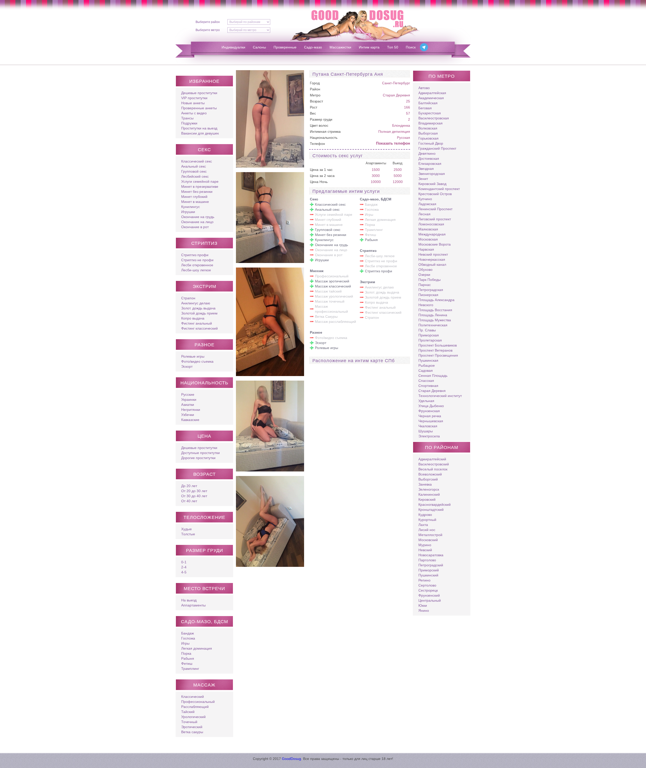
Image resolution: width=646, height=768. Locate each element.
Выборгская (428, 133)
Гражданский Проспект (437, 148)
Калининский (429, 494)
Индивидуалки (233, 47)
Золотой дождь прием (199, 313)
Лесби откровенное (197, 265)
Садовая (425, 370)
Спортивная (428, 386)
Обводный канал (432, 264)
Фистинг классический (199, 328)
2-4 (183, 567)
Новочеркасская (431, 259)
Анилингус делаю (195, 303)
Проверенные (285, 47)
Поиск (411, 47)
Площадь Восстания (435, 310)
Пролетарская (430, 340)
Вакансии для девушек (200, 133)
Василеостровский (433, 464)
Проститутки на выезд (199, 128)
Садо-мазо (313, 47)
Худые (186, 529)
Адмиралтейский (432, 459)
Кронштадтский (431, 510)
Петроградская (430, 290)
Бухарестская (429, 113)
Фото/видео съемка (197, 361)
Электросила (429, 436)
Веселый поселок (432, 469)
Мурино (424, 545)
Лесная (424, 214)
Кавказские (190, 420)
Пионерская (428, 295)
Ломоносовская (431, 224)
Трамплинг (190, 669)
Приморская (428, 335)
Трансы (187, 118)
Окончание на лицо (197, 222)
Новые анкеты (193, 103)
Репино (424, 580)
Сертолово (427, 585)
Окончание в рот (195, 227)
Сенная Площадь (432, 376)
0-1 (183, 562)
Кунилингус (190, 207)
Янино (423, 610)
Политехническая (432, 325)
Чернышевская (430, 421)
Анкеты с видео (194, 113)
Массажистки (340, 47)
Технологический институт (440, 396)
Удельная (426, 401)
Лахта (423, 525)
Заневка (425, 484)
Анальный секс (193, 166)
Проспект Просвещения (438, 355)
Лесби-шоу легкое (196, 270)
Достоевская (428, 158)
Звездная (426, 169)
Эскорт (187, 366)
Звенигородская (431, 174)
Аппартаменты (193, 605)
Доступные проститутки (200, 453)
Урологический (193, 717)
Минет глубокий (194, 197)
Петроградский (430, 565)
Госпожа (188, 638)
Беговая (425, 108)
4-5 (183, 572)
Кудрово (425, 515)
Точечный (189, 722)
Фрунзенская (429, 411)
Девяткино (427, 153)
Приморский (428, 570)
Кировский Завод (432, 184)
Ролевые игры (192, 356)
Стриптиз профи (194, 255)
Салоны (259, 47)
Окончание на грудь (197, 217)
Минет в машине (195, 202)
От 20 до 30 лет (194, 491)
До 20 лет (189, 486)
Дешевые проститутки (199, 93)
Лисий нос (426, 530)
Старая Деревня (396, 95)
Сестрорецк (428, 590)
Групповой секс (194, 171)
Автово (424, 88)
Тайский (188, 712)
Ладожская (427, 204)
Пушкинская (428, 360)
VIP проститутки (194, 98)
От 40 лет (189, 501)
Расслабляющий (195, 707)
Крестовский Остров (435, 194)
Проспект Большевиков (437, 345)
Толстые (188, 534)
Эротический (191, 727)
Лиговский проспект (434, 219)
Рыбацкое (426, 365)
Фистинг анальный (196, 323)
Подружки (189, 123)
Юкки (422, 605)
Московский (428, 540)
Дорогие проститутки (198, 458)
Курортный (427, 520)
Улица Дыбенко (431, 406)
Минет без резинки (196, 192)
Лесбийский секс (195, 176)
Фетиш (186, 663)
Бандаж (187, 633)
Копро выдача (192, 318)
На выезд (189, 600)
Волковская (427, 128)
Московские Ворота (434, 244)
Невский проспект (433, 254)
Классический (192, 697)
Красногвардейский (434, 504)
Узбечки (187, 415)
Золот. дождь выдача (198, 308)
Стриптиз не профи (197, 260)
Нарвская (426, 249)
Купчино (425, 199)
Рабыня (187, 658)
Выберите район (208, 22)
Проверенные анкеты (199, 108)
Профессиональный (198, 702)
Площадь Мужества (434, 320)
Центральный (429, 600)
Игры (185, 643)
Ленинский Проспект (435, 209)
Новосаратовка (430, 555)
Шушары (425, 431)
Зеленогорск (428, 489)
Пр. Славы (427, 330)
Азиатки (187, 405)
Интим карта (369, 47)
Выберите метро (208, 30)
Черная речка (429, 416)
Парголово (427, 560)
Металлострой (430, 535)
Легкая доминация (196, 648)
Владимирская (430, 123)
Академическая (431, 98)
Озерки (424, 275)
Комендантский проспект (439, 189)
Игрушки (188, 212)
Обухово (425, 270)
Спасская (426, 381)
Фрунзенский (429, 595)
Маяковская (428, 229)
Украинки (188, 400)
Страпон (188, 298)
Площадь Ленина (432, 315)
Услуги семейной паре (200, 181)
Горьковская (428, 138)
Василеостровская (433, 118)
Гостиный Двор (430, 143)
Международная (432, 234)
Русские (187, 394)
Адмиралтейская (432, 93)
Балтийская (428, 103)
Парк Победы (429, 280)
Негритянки (190, 410)
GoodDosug (291, 759)
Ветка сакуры (192, 732)
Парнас (424, 285)
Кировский (427, 499)
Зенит (423, 179)
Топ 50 (392, 47)
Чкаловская (427, 426)
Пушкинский (428, 575)
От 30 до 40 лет (194, 496)
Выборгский (428, 479)
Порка (186, 653)
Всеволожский (430, 474)
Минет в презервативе (199, 186)
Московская (428, 239)
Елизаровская (429, 164)
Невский (425, 550)
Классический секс (196, 161)
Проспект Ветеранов (435, 350)
